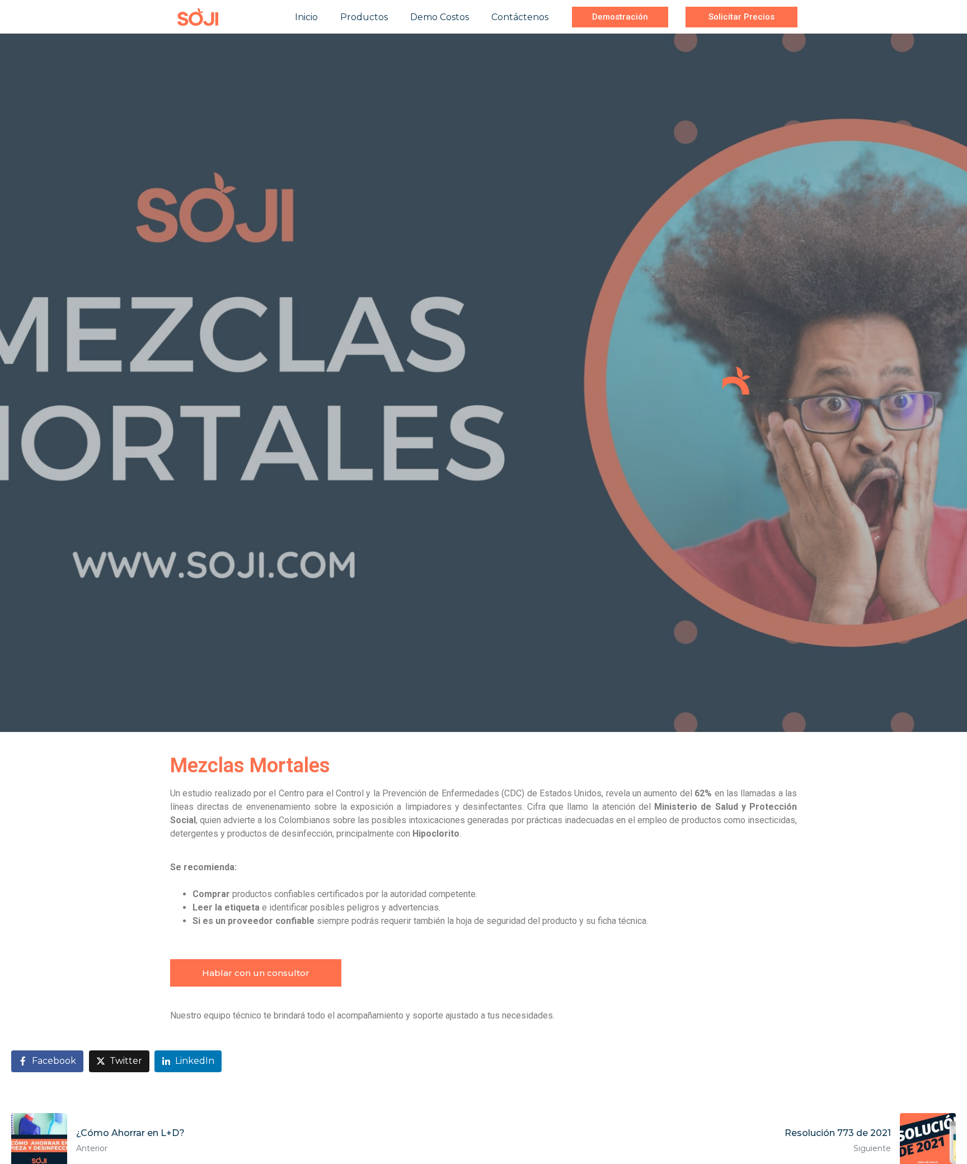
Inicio (306, 17)
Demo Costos (439, 17)
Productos (364, 17)
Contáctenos (519, 17)
